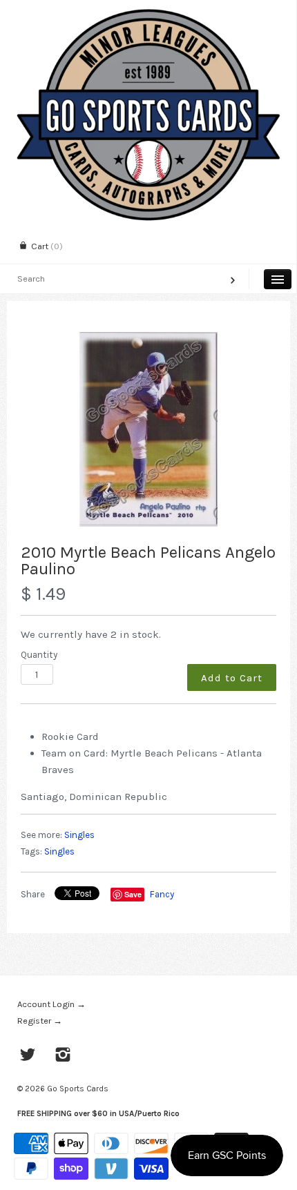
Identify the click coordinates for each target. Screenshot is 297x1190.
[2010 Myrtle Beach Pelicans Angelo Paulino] (148, 429)
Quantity (39, 655)
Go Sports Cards (77, 1088)
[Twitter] (28, 1056)
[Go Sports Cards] (148, 12)
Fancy (162, 894)
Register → (39, 1020)
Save (133, 894)
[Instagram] (63, 1056)
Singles (79, 835)
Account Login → (51, 1004)
